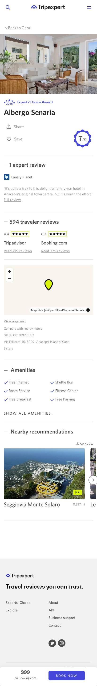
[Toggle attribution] (88, 310)
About (53, 602)
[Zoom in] (9, 271)
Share (19, 126)
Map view (86, 444)
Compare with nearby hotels (23, 328)
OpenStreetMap (58, 310)
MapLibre (37, 310)
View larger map (15, 321)
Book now (66, 676)
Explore (12, 610)
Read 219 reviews (18, 251)
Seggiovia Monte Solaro (32, 504)
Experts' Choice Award (34, 102)
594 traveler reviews (34, 221)
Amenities (22, 369)
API (51, 610)
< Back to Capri (18, 27)
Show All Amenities (27, 413)
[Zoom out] (9, 278)
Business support (61, 617)
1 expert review (27, 164)
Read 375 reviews (55, 251)
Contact (54, 625)
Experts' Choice (18, 602)
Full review (12, 200)
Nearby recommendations (41, 431)
